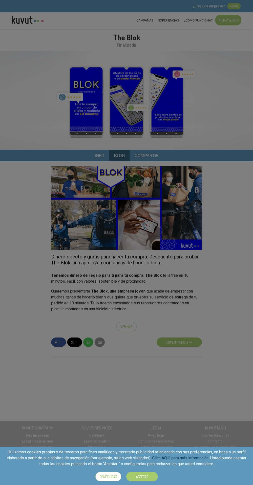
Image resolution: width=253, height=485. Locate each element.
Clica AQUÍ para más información (180, 458)
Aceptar (142, 477)
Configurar (108, 477)
